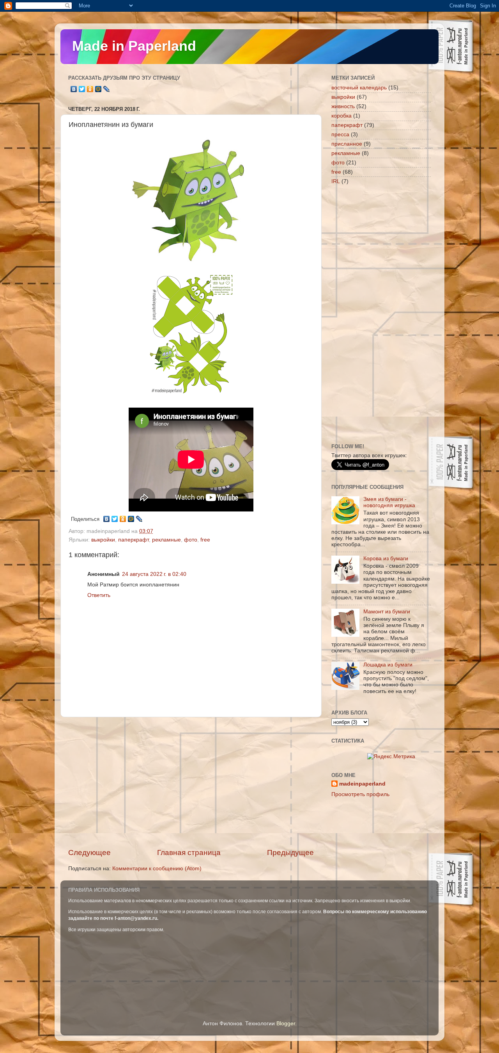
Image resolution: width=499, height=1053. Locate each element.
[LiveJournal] (107, 89)
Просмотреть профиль (360, 794)
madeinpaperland (362, 784)
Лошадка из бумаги (387, 665)
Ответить (98, 595)
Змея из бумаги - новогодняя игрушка (389, 502)
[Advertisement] (191, 782)
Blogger (285, 1023)
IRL (335, 181)
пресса (340, 134)
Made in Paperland (134, 46)
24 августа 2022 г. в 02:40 (154, 574)
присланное (346, 144)
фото (190, 540)
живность (343, 106)
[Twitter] (82, 89)
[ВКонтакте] (74, 89)
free (205, 540)
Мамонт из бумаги (386, 612)
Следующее (89, 852)
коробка (341, 116)
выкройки (103, 540)
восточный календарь (359, 88)
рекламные (166, 540)
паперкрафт (133, 540)
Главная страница (189, 852)
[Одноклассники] (90, 89)
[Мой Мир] (98, 89)
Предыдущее (290, 852)
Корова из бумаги (385, 558)
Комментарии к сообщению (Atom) (157, 868)
